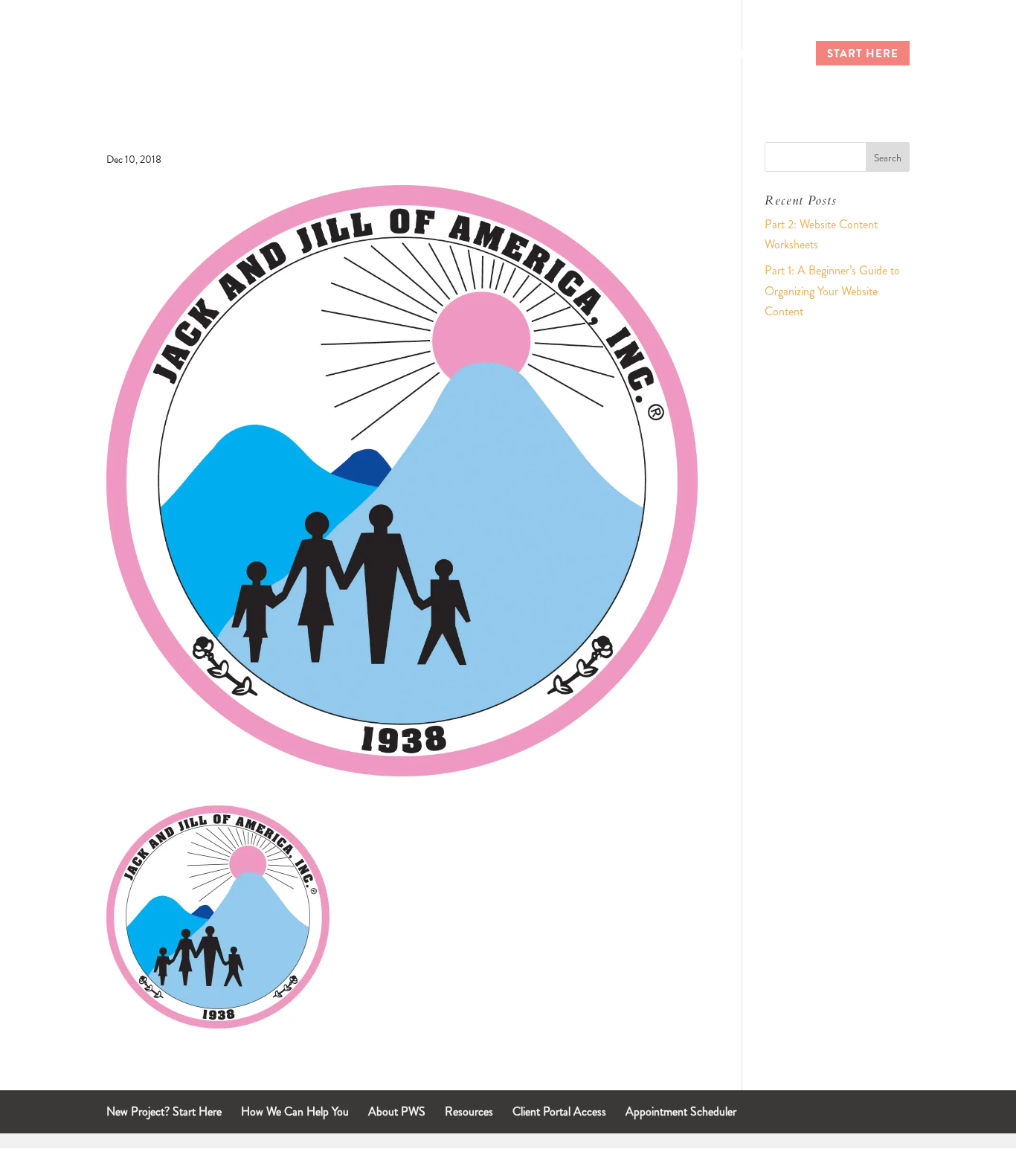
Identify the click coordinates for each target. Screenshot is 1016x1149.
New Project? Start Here (164, 1111)
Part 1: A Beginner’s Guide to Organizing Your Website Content (832, 290)
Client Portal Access (559, 1111)
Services (666, 55)
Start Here (862, 55)
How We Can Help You (295, 1111)
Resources (469, 1111)
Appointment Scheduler (681, 1111)
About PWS (396, 1111)
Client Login (755, 55)
